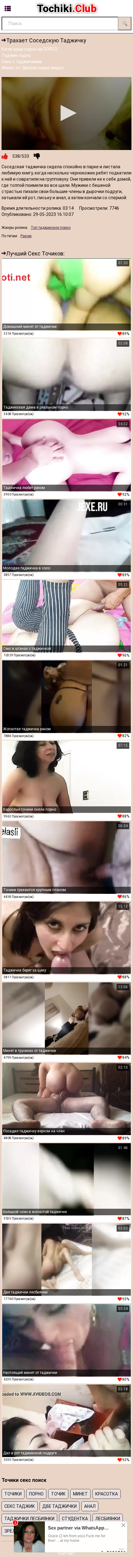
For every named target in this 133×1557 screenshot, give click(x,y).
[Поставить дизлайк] (37, 156)
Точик (58, 1493)
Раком (26, 236)
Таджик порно (16, 55)
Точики (13, 1493)
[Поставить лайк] (5, 156)
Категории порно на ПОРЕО (30, 49)
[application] (66, 113)
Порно (36, 1493)
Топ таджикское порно (51, 227)
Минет (80, 1493)
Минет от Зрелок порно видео (33, 67)
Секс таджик (19, 1506)
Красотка (106, 1493)
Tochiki (67, 8)
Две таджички (59, 1506)
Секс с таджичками (22, 61)
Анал (90, 1506)
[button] (67, 113)
